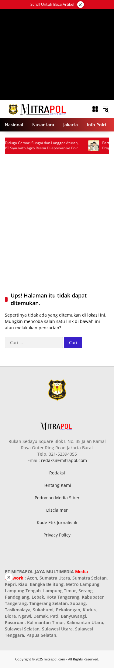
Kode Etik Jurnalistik (57, 522)
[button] (105, 109)
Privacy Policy (57, 535)
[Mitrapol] (37, 108)
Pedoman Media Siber (57, 497)
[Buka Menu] (95, 109)
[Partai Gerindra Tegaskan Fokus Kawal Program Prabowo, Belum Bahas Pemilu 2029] (88, 145)
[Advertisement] (57, 54)
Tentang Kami (57, 485)
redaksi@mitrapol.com (64, 460)
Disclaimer (57, 510)
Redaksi (57, 473)
